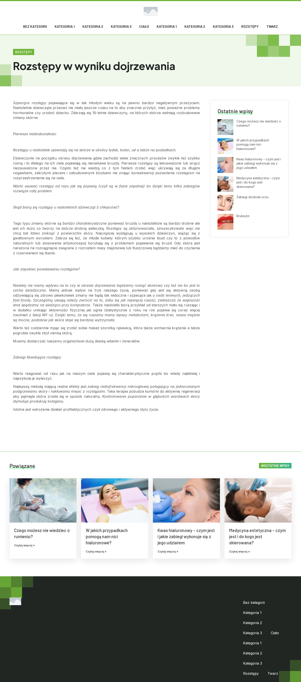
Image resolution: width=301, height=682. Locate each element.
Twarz (272, 26)
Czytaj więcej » (24, 545)
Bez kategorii (35, 26)
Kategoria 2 (92, 26)
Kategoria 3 (121, 26)
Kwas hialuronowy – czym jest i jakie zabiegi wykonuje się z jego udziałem (258, 163)
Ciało (144, 26)
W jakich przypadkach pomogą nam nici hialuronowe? (252, 144)
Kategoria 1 (65, 26)
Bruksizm (242, 216)
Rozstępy (250, 26)
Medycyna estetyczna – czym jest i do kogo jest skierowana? (258, 182)
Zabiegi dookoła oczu (252, 197)
